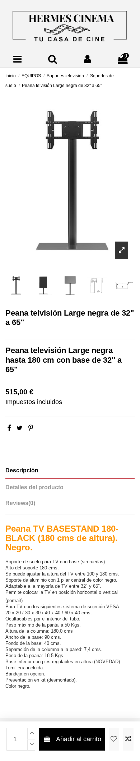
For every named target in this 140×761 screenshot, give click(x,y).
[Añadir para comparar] (128, 739)
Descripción (21, 470)
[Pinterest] (30, 428)
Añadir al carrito (78, 739)
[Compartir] (9, 428)
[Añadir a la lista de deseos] (114, 739)
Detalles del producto (34, 487)
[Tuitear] (20, 428)
